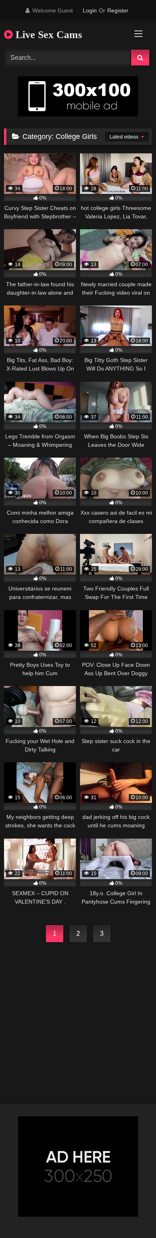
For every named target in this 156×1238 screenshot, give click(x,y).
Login (90, 10)
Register (117, 10)
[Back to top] (131, 1214)
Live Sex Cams (47, 35)
